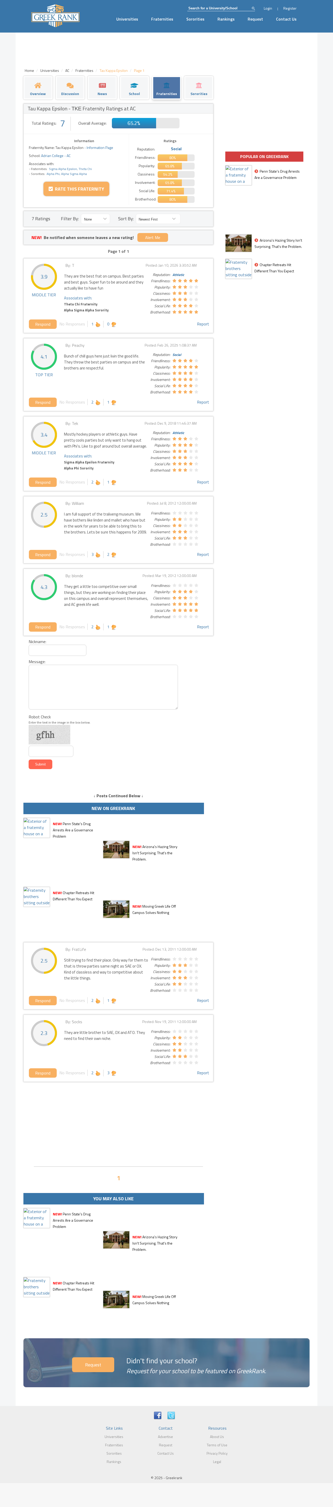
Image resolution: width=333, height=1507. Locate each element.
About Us (217, 1436)
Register (290, 8)
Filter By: (70, 218)
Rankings (226, 19)
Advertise (165, 1436)
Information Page (100, 147)
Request (255, 19)
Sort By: (126, 218)
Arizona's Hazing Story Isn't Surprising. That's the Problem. (154, 853)
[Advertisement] (118, 1123)
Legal (217, 1461)
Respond (42, 324)
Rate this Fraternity (78, 188)
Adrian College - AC (55, 155)
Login (268, 8)
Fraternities (162, 19)
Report (203, 324)
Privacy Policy (217, 1453)
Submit (40, 764)
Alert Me (152, 237)
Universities (127, 19)
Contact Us (286, 19)
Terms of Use (217, 1445)
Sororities (195, 19)
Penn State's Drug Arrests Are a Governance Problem (73, 830)
